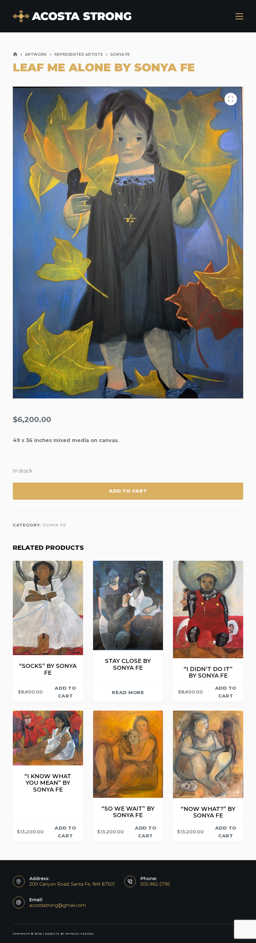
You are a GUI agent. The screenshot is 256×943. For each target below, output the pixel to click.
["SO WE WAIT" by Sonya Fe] (128, 754)
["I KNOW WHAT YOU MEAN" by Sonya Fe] (48, 738)
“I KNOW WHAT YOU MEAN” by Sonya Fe (47, 783)
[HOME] (15, 54)
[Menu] (239, 16)
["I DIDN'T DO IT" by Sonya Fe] (208, 609)
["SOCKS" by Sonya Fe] (48, 608)
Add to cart (128, 491)
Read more (128, 692)
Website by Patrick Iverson (69, 933)
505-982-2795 (155, 884)
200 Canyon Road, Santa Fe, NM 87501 (72, 884)
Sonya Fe (54, 524)
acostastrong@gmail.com (57, 905)
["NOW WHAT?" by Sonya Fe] (208, 754)
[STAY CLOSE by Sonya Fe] (128, 605)
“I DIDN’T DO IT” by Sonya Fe (208, 672)
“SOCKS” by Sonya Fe (47, 669)
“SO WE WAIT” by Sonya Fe (128, 812)
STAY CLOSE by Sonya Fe (128, 664)
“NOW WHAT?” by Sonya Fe (208, 812)
